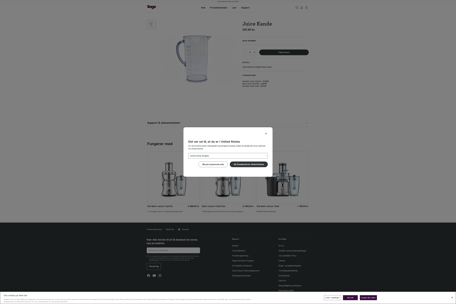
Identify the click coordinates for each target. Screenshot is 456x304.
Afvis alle (350, 298)
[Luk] (452, 297)
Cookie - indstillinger (332, 298)
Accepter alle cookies (368, 298)
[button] (249, 164)
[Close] (266, 133)
